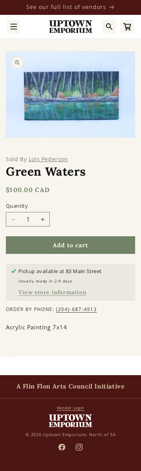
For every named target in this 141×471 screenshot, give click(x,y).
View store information (52, 292)
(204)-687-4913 (76, 309)
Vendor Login (70, 407)
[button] (13, 26)
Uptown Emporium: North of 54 (79, 434)
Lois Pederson (48, 159)
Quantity (17, 205)
